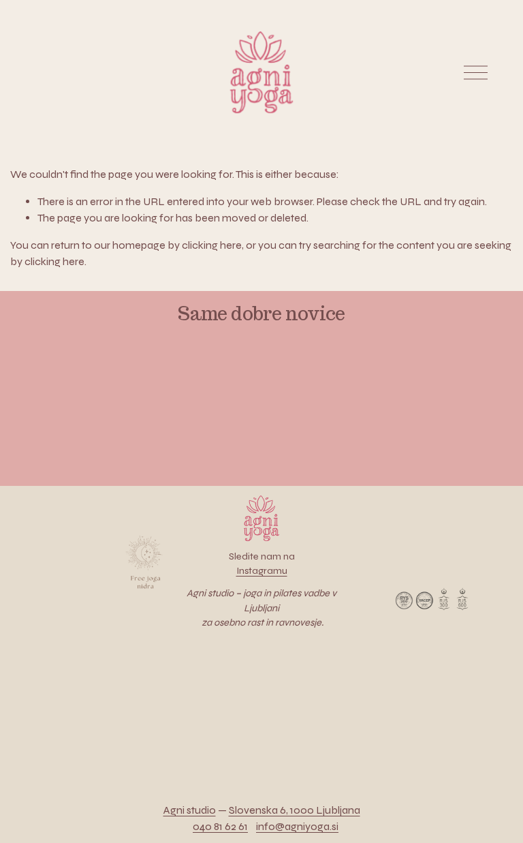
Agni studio (189, 809)
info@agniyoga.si (297, 826)
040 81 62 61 (220, 826)
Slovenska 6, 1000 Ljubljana (294, 809)
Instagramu (261, 571)
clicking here (212, 245)
